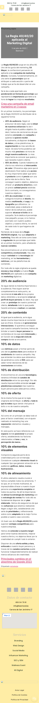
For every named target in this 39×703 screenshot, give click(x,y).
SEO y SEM (18, 660)
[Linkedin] (22, 9)
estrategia (14, 566)
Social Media (18, 650)
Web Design (18, 645)
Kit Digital (18, 670)
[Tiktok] (28, 9)
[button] (33, 17)
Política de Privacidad (19, 700)
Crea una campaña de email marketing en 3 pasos (17, 105)
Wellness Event (18, 665)
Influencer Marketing (18, 655)
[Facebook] (16, 9)
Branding (18, 640)
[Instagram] (10, 9)
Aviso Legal (19, 690)
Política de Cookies (19, 695)
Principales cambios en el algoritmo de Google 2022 (16, 560)
